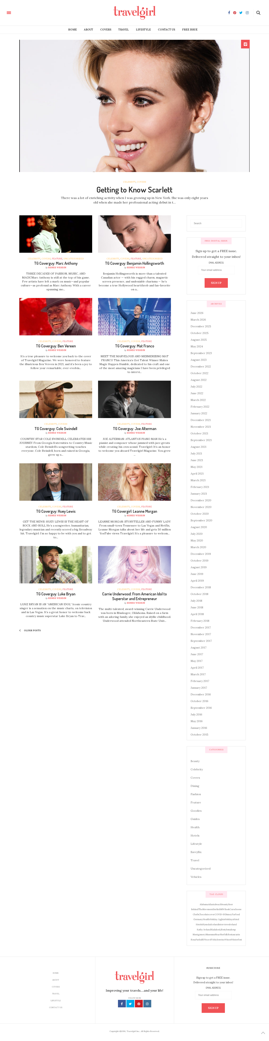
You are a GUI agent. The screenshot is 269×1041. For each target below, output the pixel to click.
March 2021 (198, 480)
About (88, 29)
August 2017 (198, 647)
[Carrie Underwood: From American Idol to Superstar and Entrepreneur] (134, 564)
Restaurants (234, 934)
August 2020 (199, 527)
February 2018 (200, 621)
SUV (203, 939)
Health (195, 827)
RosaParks (196, 939)
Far (233, 914)
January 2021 (199, 493)
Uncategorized (74, 258)
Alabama (204, 904)
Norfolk (224, 934)
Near (217, 934)
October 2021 (199, 433)
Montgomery (199, 934)
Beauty (195, 761)
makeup (232, 929)
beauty (225, 904)
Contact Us (166, 29)
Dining (195, 786)
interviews (224, 924)
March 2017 (198, 674)
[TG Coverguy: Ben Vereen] (55, 316)
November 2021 (201, 426)
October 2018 (199, 594)
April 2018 (197, 614)
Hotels (195, 835)
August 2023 (199, 360)
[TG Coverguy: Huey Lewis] (55, 482)
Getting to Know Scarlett (134, 189)
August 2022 (199, 380)
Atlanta (211, 904)
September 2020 (201, 520)
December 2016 (201, 694)
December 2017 (201, 627)
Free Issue (190, 29)
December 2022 (201, 366)
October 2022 (199, 373)
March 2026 (198, 319)
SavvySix (196, 852)
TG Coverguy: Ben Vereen (56, 345)
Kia (212, 929)
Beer (230, 904)
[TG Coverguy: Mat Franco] (134, 316)
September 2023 (201, 353)
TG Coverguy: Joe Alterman (134, 428)
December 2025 (201, 326)
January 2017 (199, 687)
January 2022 (199, 413)
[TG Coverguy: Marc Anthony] (55, 234)
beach (218, 904)
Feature (57, 258)
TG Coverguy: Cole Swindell (55, 428)
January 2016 (199, 728)
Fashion (196, 794)
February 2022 (200, 406)
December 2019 (201, 554)
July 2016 (196, 714)
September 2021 (201, 440)
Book (227, 909)
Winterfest (236, 939)
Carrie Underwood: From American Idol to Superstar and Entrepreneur (134, 596)
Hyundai (206, 924)
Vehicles (196, 877)
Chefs (196, 914)
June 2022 (197, 393)
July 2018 (196, 600)
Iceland (215, 924)
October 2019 (199, 560)
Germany (198, 919)
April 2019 (197, 580)
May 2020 (197, 540)
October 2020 (200, 513)
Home (72, 29)
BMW (222, 909)
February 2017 (200, 681)
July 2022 (196, 386)
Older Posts (32, 630)
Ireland (233, 924)
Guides (195, 819)
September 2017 (201, 641)
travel (208, 939)
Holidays (229, 919)
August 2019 (199, 567)
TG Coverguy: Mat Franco (134, 345)
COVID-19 (220, 914)
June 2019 (197, 574)
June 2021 (197, 460)
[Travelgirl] (27, 12)
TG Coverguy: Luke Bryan (55, 593)
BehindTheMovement (202, 909)
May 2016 (197, 721)
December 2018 (201, 587)
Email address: (216, 263)
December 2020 (201, 500)
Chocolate (204, 914)
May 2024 (197, 346)
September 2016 (201, 708)
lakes (216, 929)
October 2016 (199, 701)
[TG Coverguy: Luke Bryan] (55, 564)
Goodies (196, 810)
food (237, 914)
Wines (228, 939)
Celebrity (129, 181)
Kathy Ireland (204, 929)
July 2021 (196, 453)
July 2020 (197, 534)
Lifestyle (143, 29)
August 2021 (198, 447)
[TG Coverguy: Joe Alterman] (134, 399)
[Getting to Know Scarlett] (134, 106)
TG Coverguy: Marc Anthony (56, 263)
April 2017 (197, 667)
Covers (105, 29)
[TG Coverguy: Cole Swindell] (55, 399)
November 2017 (201, 634)
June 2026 (197, 313)
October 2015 (199, 734)
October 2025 (200, 333)
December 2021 (201, 420)
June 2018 (197, 607)
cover (212, 914)
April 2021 (197, 473)
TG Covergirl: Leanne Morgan (134, 511)
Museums (210, 934)
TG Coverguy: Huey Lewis (56, 511)
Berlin (216, 909)
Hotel (236, 919)
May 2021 (196, 467)
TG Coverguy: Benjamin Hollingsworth (134, 263)
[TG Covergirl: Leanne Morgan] (134, 482)
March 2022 (198, 400)
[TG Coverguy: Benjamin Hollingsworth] (134, 234)
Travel (123, 29)
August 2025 (199, 339)
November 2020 (201, 507)
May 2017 (196, 661)
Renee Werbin (57, 267)
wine (222, 939)
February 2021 (200, 487)
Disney (228, 914)
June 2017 (197, 654)
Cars (232, 909)
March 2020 (198, 547)
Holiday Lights (217, 919)
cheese (237, 909)
